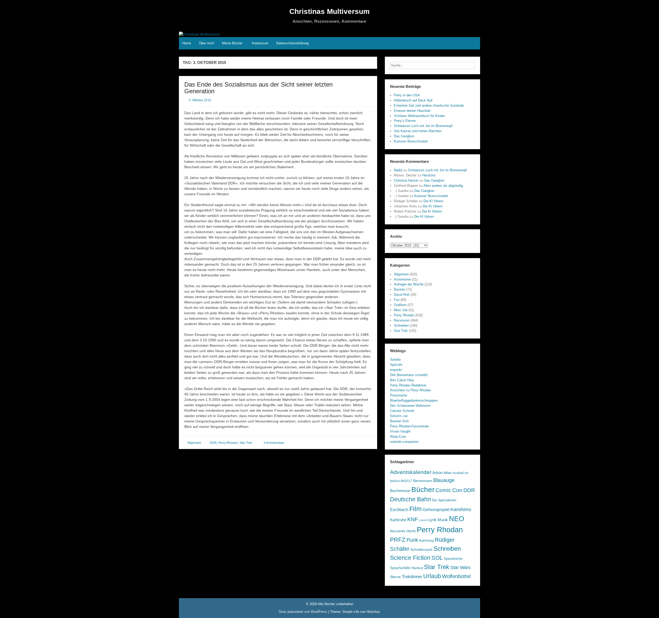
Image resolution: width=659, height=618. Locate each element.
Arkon (437, 473)
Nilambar (373, 612)
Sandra (395, 359)
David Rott (402, 295)
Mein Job (400, 310)
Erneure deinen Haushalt (412, 111)
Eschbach (399, 509)
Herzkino (428, 175)
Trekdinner (412, 576)
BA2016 (395, 480)
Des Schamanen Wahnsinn (410, 406)
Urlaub (432, 576)
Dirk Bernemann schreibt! (409, 375)
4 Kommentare (274, 443)
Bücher (423, 489)
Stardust (417, 568)
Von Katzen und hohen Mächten (417, 131)
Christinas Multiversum (329, 11)
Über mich (206, 43)
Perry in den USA (407, 95)
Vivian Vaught (400, 431)
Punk (412, 540)
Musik (443, 520)
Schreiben (401, 325)
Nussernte (397, 531)
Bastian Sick (399, 421)
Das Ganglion (404, 136)
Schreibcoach (421, 549)
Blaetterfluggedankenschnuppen (414, 400)
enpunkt (396, 370)
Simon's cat (398, 416)
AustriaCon (461, 473)
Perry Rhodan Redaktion (408, 385)
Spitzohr (396, 365)
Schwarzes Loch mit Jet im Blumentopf (423, 126)
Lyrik (433, 520)
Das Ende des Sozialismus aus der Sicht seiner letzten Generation (258, 88)
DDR (213, 443)
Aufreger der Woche (408, 284)
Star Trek (245, 443)
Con (457, 490)
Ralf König (426, 541)
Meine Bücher (232, 43)
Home (186, 43)
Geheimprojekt (436, 509)
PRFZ (397, 539)
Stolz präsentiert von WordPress (303, 612)
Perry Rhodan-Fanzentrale (409, 426)
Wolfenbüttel (456, 576)
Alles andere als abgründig (443, 186)
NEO (456, 519)
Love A (423, 520)
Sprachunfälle (400, 568)
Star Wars (460, 567)
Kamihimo (460, 509)
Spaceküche (453, 559)
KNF (412, 519)
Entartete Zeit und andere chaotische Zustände (429, 105)
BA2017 (406, 481)
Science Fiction (410, 557)
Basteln (399, 289)
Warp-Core (398, 436)
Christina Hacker (406, 180)
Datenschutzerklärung (292, 43)
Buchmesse (400, 491)
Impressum (260, 43)
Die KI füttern (433, 201)
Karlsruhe (398, 520)
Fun (397, 300)
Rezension (402, 320)
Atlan (448, 473)
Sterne (395, 577)
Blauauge (444, 480)
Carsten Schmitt (402, 411)
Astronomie (402, 279)
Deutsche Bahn (410, 499)
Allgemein (194, 443)
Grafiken (400, 305)
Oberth (411, 531)
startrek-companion (404, 442)
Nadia (398, 170)
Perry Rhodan (228, 443)
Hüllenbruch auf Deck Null (413, 100)
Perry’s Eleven (405, 121)
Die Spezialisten (444, 500)
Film (415, 508)
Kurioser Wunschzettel (411, 141)
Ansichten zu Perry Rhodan (410, 390)
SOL (437, 558)
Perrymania (398, 395)
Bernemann (422, 481)
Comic (443, 490)
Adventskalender (410, 472)
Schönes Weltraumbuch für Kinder (419, 116)
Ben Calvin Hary (402, 380)
